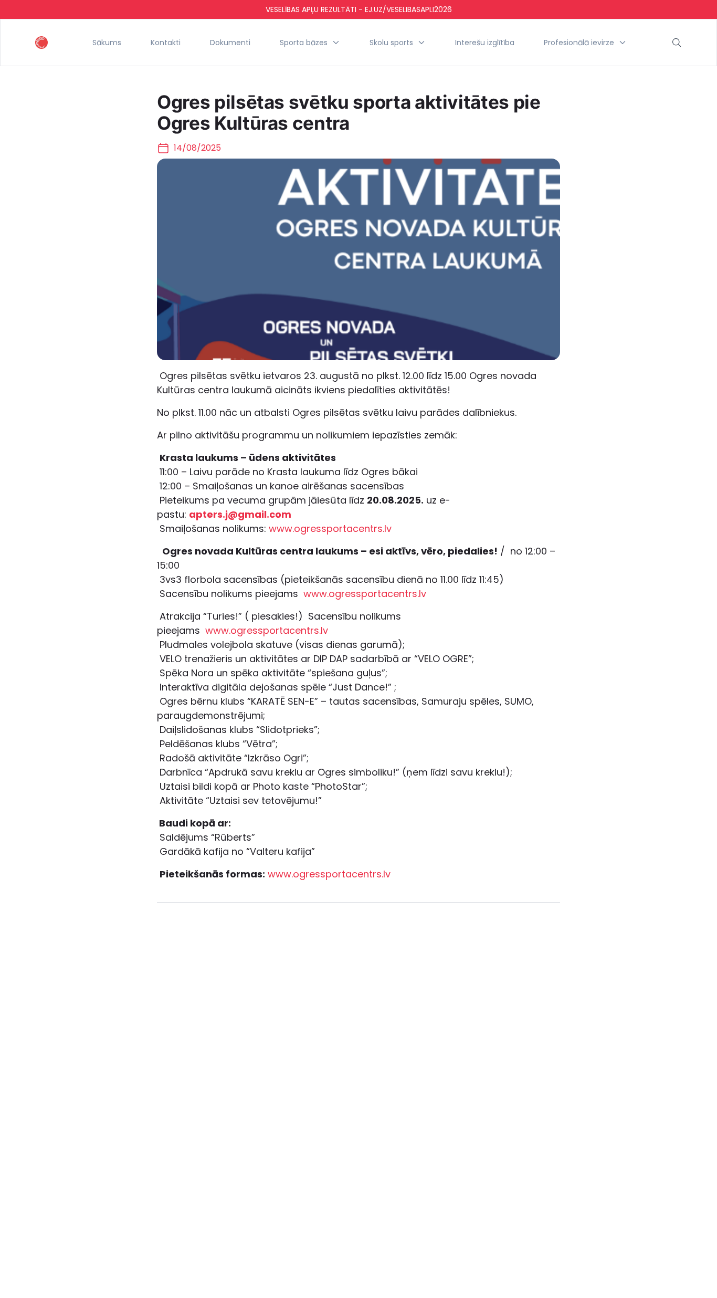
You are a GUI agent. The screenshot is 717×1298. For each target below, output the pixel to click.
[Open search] (676, 42)
